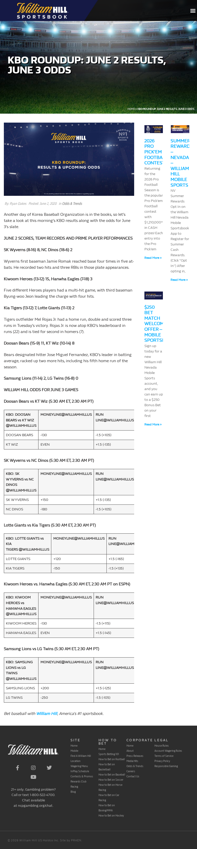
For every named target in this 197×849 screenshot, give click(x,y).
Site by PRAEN (70, 840)
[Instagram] (33, 767)
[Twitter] (49, 767)
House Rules (161, 745)
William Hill (46, 713)
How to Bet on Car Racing (108, 797)
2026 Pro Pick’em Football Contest (155, 152)
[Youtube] (33, 777)
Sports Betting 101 (108, 754)
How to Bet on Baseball (111, 774)
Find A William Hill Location (81, 758)
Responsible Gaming (166, 766)
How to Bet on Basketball (106, 766)
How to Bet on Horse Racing (110, 787)
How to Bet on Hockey (111, 815)
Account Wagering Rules (168, 751)
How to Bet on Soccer (110, 779)
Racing (74, 786)
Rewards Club (78, 781)
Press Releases (134, 756)
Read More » (153, 258)
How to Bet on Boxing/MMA (106, 807)
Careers (130, 771)
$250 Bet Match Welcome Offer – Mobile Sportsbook (159, 324)
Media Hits (132, 761)
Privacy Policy (162, 761)
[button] (193, 10)
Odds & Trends (72, 203)
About (130, 751)
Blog (73, 791)
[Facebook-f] (17, 767)
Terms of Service (163, 756)
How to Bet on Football (111, 759)
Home (131, 109)
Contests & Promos (82, 776)
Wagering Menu (79, 766)
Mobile (74, 751)
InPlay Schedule (80, 771)
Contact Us (132, 776)
